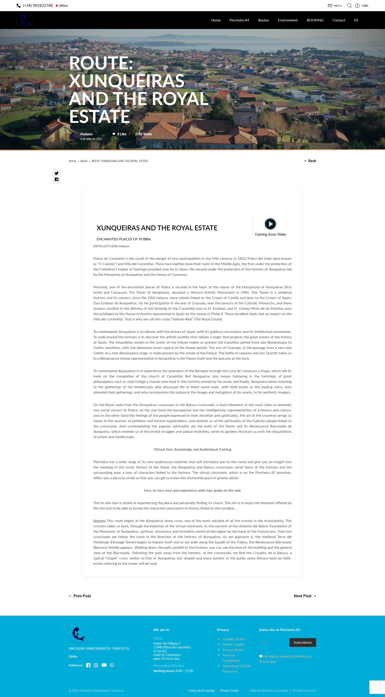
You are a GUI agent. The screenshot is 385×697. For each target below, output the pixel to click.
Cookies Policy (234, 638)
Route (84, 161)
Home (72, 161)
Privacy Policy (234, 649)
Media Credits (234, 644)
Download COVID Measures (237, 668)
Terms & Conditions (231, 657)
